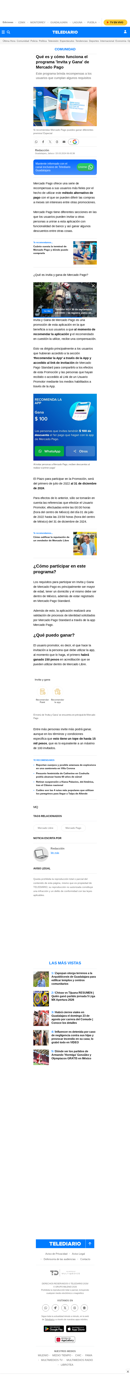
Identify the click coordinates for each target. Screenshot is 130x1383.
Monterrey (37, 22)
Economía (120, 41)
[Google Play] (54, 1329)
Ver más (55, 852)
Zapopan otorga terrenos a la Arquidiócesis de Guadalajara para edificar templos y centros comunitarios (73, 978)
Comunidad (23, 41)
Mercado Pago (73, 828)
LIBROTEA (67, 1364)
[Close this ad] (127, 1371)
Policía (34, 41)
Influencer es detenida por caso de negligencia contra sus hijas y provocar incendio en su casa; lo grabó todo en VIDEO (73, 1037)
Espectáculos (67, 41)
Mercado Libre (45, 828)
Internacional (107, 41)
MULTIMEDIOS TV (52, 1360)
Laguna (77, 22)
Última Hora (9, 41)
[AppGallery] (65, 1340)
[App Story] (76, 1329)
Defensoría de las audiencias (60, 1259)
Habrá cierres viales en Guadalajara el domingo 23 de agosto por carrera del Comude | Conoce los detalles (72, 1017)
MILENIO (43, 1355)
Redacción (42, 150)
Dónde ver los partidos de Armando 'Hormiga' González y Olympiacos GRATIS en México (71, 1055)
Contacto (85, 1259)
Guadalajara (59, 22)
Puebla (91, 22)
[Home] (65, 32)
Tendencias (81, 41)
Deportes (94, 41)
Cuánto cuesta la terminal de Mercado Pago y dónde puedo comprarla (50, 249)
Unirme (82, 167)
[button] (36, 142)
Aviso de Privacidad (56, 1253)
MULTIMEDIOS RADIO (80, 1360)
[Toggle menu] (3, 32)
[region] (65, 8)
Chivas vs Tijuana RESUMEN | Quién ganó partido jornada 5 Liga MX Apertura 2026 (73, 996)
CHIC (78, 1355)
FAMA (88, 1355)
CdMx (21, 22)
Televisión (53, 41)
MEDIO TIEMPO (61, 1355)
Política (43, 41)
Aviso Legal (78, 1253)
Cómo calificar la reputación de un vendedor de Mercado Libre (51, 539)
